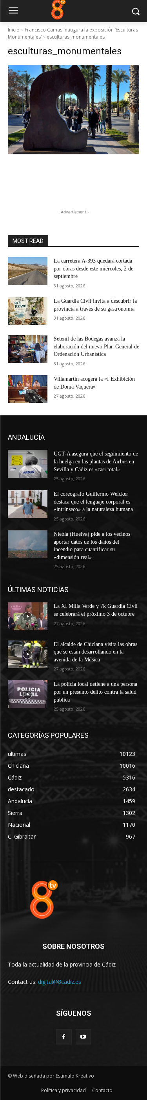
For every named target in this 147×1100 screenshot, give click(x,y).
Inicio (14, 29)
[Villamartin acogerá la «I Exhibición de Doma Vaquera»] (27, 389)
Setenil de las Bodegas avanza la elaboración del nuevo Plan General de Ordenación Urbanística (96, 346)
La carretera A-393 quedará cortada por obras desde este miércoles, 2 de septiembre (93, 268)
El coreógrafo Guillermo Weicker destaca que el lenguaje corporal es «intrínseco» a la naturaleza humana (93, 501)
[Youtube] (83, 1036)
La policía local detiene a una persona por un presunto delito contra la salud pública (95, 691)
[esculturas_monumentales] (73, 109)
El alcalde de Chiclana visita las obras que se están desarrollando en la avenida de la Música (95, 652)
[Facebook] (63, 1036)
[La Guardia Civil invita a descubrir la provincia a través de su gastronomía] (27, 311)
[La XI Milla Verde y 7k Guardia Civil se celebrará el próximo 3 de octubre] (27, 616)
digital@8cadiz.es (59, 981)
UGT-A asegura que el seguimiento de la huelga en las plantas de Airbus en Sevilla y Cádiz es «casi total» (96, 461)
